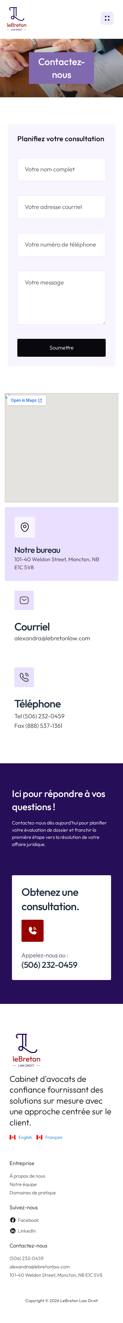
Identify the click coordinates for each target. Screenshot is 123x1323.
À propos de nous (27, 1176)
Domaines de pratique (33, 1193)
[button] (109, 19)
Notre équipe (23, 1184)
